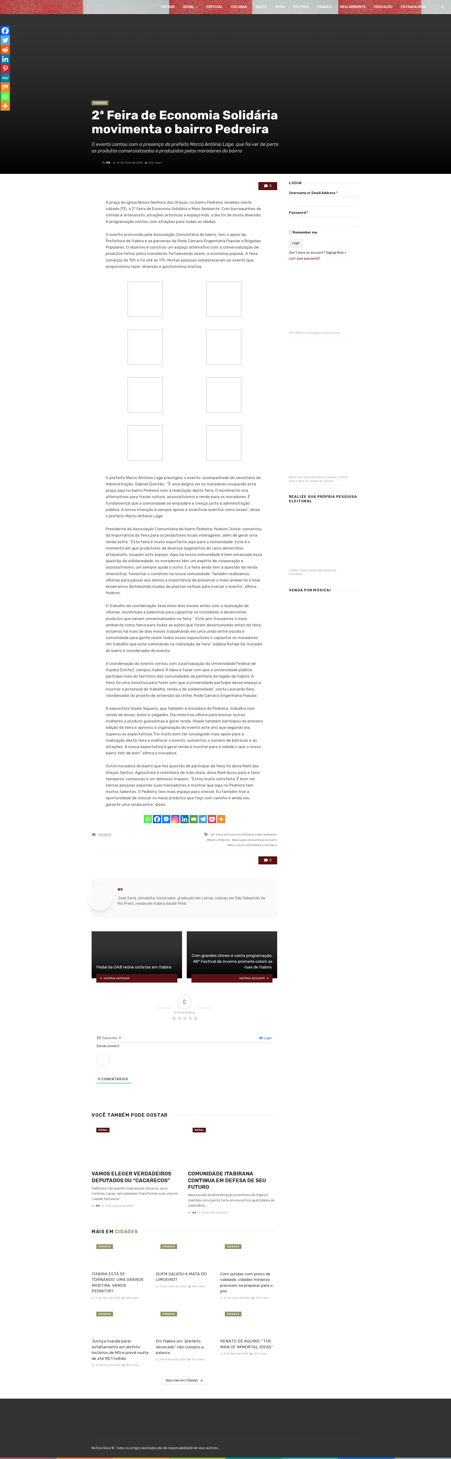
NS (108, 162)
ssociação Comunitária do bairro (255, 840)
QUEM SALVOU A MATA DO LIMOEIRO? (181, 1277)
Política (301, 7)
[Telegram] (203, 819)
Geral (188, 7)
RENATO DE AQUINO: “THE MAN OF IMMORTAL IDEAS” (246, 1344)
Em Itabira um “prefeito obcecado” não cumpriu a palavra (180, 1347)
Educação (383, 7)
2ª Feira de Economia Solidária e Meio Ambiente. (245, 834)
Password (298, 213)
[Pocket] (212, 819)
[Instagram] (175, 819)
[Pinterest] (5, 68)
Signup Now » (336, 253)
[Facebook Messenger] (166, 819)
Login (267, 1038)
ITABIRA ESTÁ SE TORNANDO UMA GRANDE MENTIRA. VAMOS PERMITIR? (118, 1283)
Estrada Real (414, 7)
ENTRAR (168, 7)
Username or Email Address (313, 193)
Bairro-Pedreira (219, 840)
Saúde (261, 7)
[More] (221, 819)
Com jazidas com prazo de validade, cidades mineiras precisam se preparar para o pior (246, 1283)
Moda (280, 7)
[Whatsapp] (148, 819)
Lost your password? (304, 259)
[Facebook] (157, 819)
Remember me (305, 232)
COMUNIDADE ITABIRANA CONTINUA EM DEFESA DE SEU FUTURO (227, 1180)
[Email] (194, 819)
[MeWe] (5, 77)
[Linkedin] (184, 819)
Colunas (239, 7)
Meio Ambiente (353, 7)
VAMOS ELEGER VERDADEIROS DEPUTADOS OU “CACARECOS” (131, 1177)
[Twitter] (5, 40)
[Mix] (5, 87)
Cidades (324, 7)
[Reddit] (5, 49)
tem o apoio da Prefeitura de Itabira (253, 845)
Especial (214, 7)
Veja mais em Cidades (181, 1380)
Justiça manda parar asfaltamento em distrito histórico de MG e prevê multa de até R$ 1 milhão (120, 1350)
